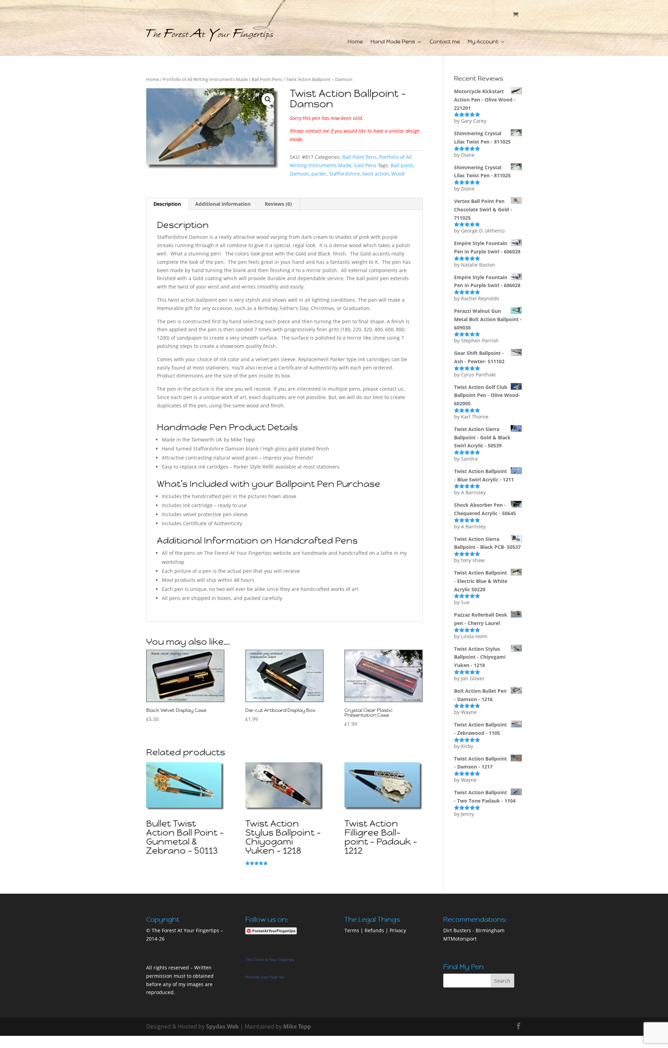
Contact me (445, 42)
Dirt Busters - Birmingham (473, 930)
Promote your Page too (264, 977)
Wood (398, 173)
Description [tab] (167, 204)
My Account (483, 42)
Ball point (402, 165)
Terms (351, 930)
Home (355, 42)
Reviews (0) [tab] (278, 204)
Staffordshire (344, 173)
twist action (375, 173)
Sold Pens (365, 165)
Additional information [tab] (222, 204)
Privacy (398, 930)
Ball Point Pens (267, 79)
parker (319, 173)
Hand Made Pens (393, 42)
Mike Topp (297, 1026)
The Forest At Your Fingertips (270, 960)
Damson (299, 173)
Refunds (374, 930)
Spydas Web (222, 1026)
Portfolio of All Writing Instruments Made (205, 79)
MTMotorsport (460, 938)
